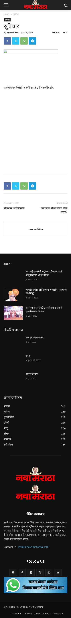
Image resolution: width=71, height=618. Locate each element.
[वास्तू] (13, 361)
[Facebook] (7, 41)
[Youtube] (57, 572)
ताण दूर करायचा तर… (35, 337)
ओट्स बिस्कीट (32, 374)
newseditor (12, 32)
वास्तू (28, 355)
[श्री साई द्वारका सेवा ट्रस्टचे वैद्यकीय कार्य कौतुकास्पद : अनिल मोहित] (13, 276)
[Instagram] (31, 572)
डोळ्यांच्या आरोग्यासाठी (14, 208)
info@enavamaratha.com (33, 547)
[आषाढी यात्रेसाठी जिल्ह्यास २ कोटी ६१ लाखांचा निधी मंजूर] (13, 295)
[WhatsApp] (24, 41)
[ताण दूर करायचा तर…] (13, 342)
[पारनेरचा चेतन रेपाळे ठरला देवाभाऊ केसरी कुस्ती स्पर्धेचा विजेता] (13, 313)
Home (7, 14)
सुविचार (16, 14)
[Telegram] (32, 41)
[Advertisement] (35, 130)
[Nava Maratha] (35, 474)
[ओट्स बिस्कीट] (13, 379)
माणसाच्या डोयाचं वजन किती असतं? (54, 210)
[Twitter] (15, 41)
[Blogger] (13, 572)
